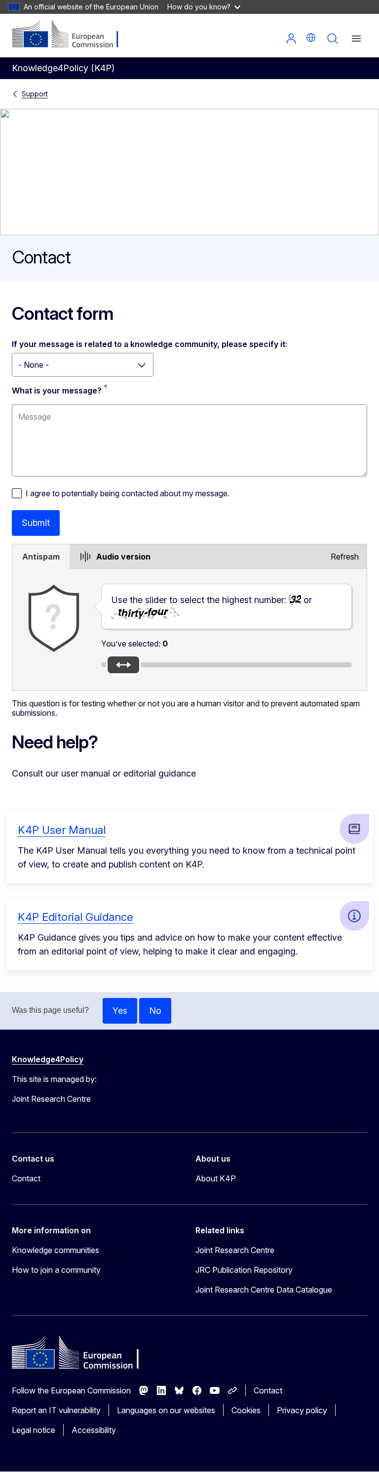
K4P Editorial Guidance (75, 916)
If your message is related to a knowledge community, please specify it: (149, 344)
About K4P (215, 1178)
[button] (311, 38)
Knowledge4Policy (47, 1059)
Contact (26, 1178)
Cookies (246, 1410)
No (155, 1010)
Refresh (345, 557)
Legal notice (33, 1430)
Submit (36, 523)
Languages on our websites (166, 1410)
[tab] (41, 556)
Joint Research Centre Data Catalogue (263, 1290)
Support (35, 93)
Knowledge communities (55, 1250)
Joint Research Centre (234, 1250)
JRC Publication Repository (244, 1270)
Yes (120, 1010)
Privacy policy (302, 1410)
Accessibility (94, 1430)
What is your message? (57, 390)
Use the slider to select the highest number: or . (212, 606)
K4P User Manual (62, 829)
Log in (291, 38)
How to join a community (56, 1270)
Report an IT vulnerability (56, 1410)
